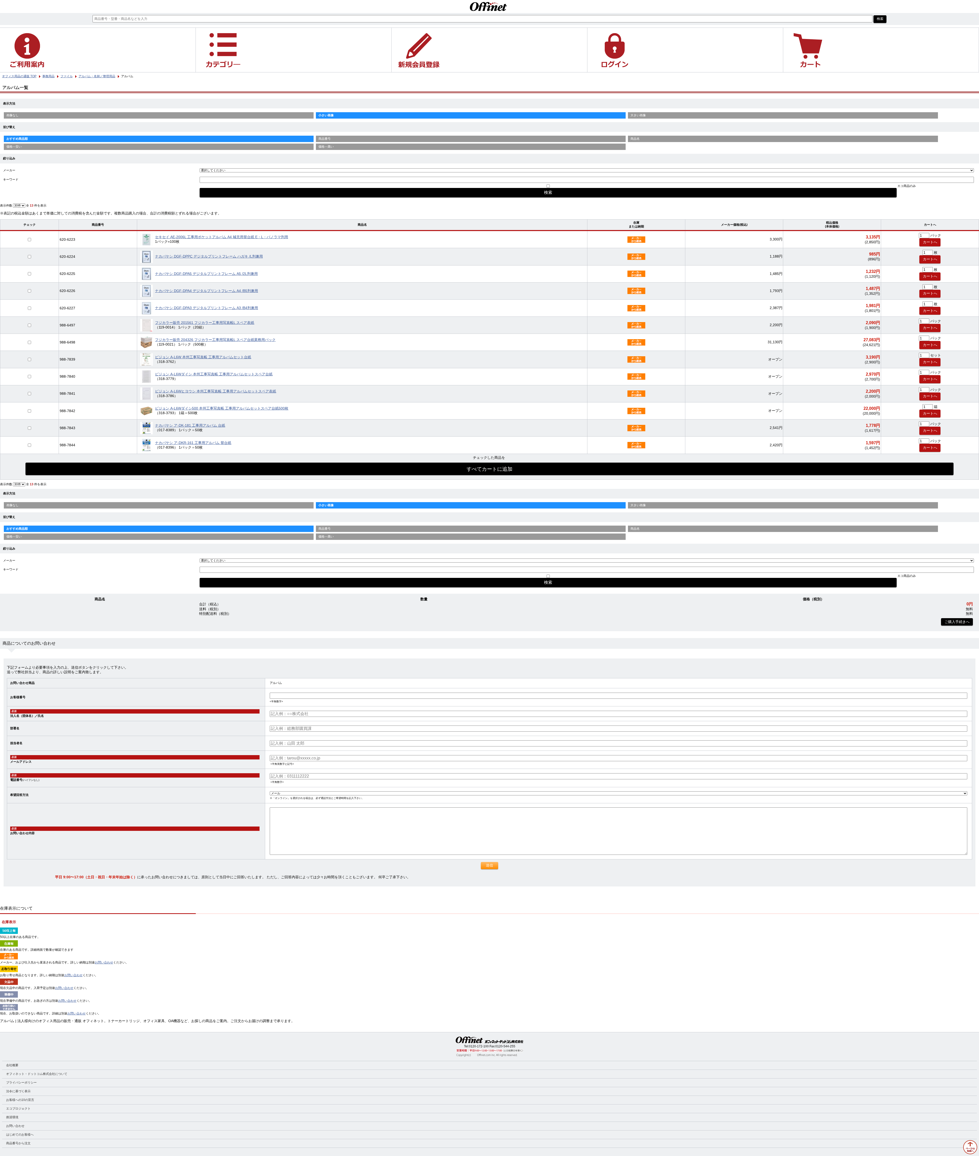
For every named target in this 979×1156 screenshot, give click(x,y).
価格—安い (14, 146)
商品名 (635, 138)
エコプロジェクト (18, 1108)
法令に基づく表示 (18, 1091)
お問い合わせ (104, 962)
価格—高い (326, 146)
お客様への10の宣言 (20, 1100)
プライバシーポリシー (21, 1082)
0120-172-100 (479, 1046)
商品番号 (324, 138)
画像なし (12, 115)
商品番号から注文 (18, 1143)
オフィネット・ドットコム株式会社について (36, 1074)
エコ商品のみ (906, 185)
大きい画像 (638, 115)
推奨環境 (12, 1117)
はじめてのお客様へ (20, 1134)
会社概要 (12, 1065)
